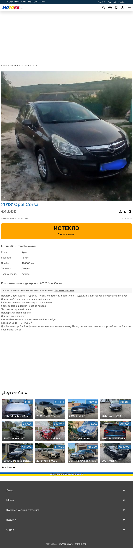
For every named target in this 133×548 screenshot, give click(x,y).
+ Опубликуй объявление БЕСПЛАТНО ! (26, 2)
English (121, 2)
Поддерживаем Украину (66, 474)
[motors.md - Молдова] (52, 543)
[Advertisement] (66, 39)
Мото (10, 500)
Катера (11, 520)
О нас (10, 530)
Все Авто (7, 467)
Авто (4, 65)
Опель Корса (29, 65)
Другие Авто (14, 392)
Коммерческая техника (22, 510)
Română (101, 2)
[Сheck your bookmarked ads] (116, 7)
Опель (14, 65)
